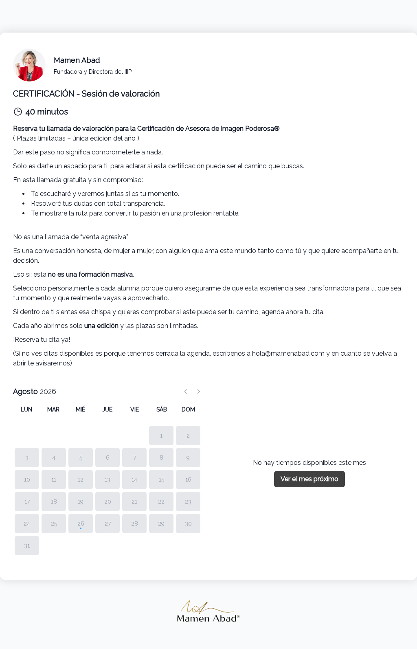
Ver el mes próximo (309, 479)
